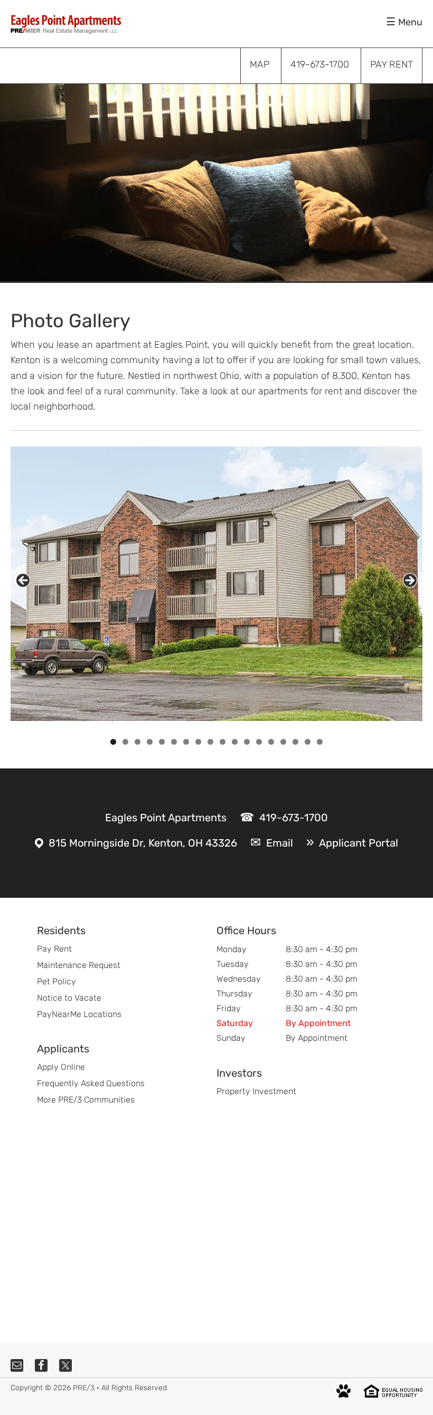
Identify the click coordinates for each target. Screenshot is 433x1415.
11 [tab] (235, 742)
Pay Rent (54, 949)
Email (279, 843)
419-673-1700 (293, 817)
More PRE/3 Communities (86, 1100)
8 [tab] (198, 742)
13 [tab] (259, 742)
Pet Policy (56, 981)
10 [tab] (222, 742)
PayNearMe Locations (79, 1014)
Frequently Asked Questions (91, 1083)
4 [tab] (150, 742)
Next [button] (410, 580)
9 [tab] (210, 742)
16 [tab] (295, 742)
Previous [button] (23, 580)
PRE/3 (84, 1387)
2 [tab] (125, 742)
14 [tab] (271, 742)
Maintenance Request (78, 965)
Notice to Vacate (69, 998)
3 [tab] (137, 742)
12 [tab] (247, 742)
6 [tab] (174, 742)
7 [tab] (186, 742)
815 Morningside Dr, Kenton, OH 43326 (143, 843)
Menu (410, 22)
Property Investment (256, 1091)
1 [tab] (113, 742)
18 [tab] (320, 742)
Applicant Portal (358, 843)
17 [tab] (308, 742)
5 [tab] (162, 742)
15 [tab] (283, 742)
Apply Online (61, 1067)
